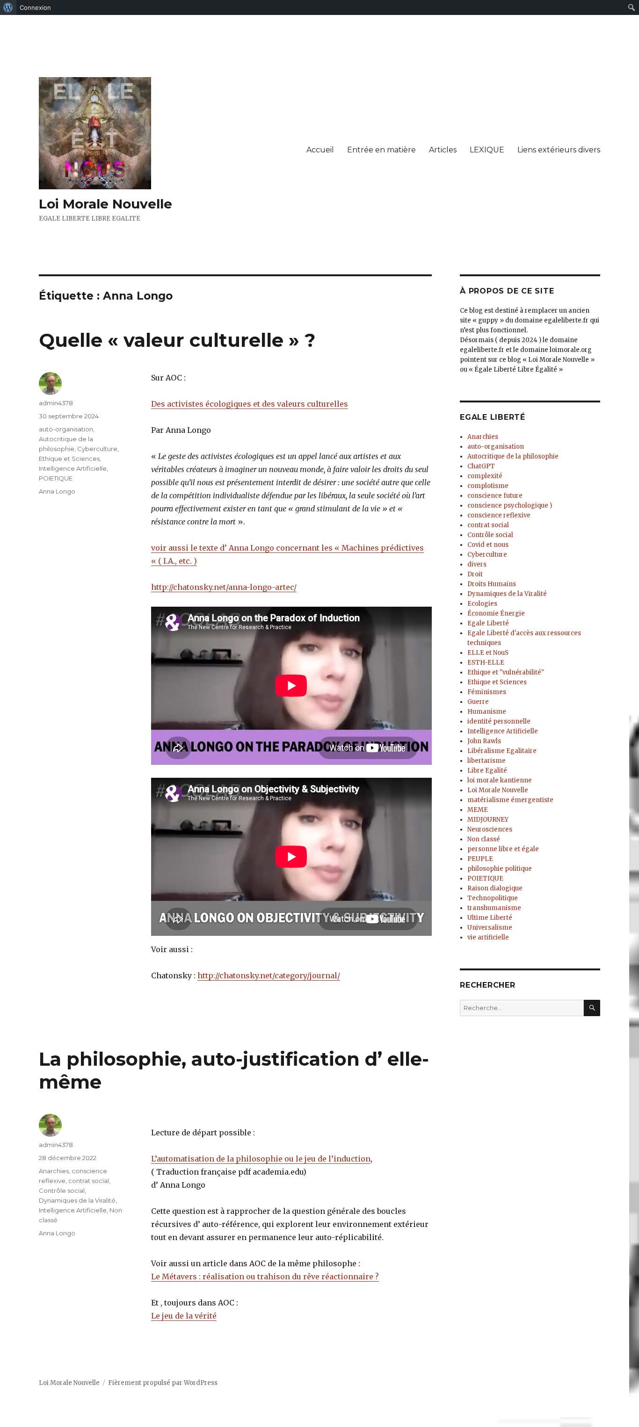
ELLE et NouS (487, 653)
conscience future (495, 496)
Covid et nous (487, 545)
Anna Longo (57, 491)
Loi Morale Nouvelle (105, 204)
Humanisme (486, 712)
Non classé (483, 839)
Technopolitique (492, 898)
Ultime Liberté (489, 918)
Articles (443, 149)
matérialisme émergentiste (510, 800)
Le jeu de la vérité (184, 1315)
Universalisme (489, 928)
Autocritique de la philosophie (513, 456)
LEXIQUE (487, 149)
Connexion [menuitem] (35, 7)
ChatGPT (481, 466)
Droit (475, 574)
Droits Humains (491, 584)
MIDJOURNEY (487, 820)
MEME (477, 810)
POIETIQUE (56, 478)
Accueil (320, 149)
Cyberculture (97, 448)
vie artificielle (488, 937)
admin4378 (56, 403)
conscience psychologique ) (509, 505)
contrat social (88, 1180)
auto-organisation (66, 429)
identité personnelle (498, 721)
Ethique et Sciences (69, 458)
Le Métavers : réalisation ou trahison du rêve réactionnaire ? (265, 1276)
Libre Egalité (487, 770)
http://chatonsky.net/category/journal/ (268, 975)
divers (477, 564)
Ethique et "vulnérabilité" (505, 672)
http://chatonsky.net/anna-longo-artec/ (224, 587)
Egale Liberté (488, 623)
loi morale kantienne (499, 780)
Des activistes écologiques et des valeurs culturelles (249, 404)
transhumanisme (494, 908)
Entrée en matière (381, 149)
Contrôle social (62, 1190)
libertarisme (486, 761)
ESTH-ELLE (485, 663)
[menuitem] (8, 7)
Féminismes (486, 692)
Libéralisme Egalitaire (502, 751)
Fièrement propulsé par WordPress (163, 1383)
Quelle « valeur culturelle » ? (177, 340)
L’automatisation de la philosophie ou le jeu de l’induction (260, 1158)
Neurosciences (489, 829)
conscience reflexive (498, 515)
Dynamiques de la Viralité (77, 1200)
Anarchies (54, 1171)
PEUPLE (480, 859)
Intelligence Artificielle (73, 468)
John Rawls (484, 741)
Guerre (478, 702)
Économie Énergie (496, 613)
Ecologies (482, 604)
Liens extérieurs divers (558, 149)
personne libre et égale (503, 849)
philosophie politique (499, 869)
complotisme (487, 486)
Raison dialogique (495, 888)
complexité (484, 476)
